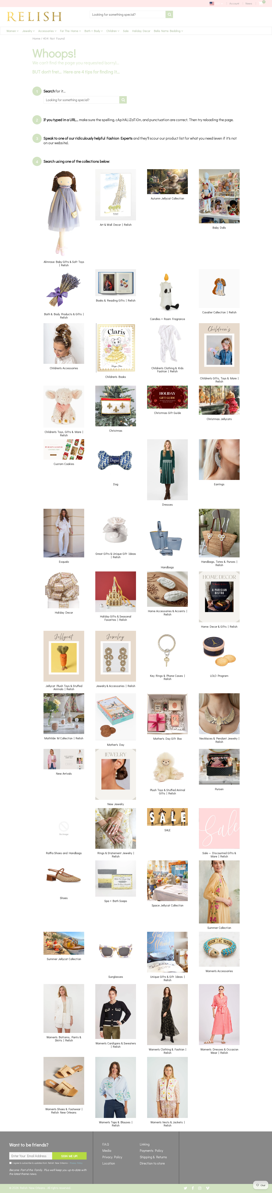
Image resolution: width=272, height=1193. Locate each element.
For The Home (69, 31)
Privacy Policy (76, 1162)
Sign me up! (69, 1156)
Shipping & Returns (153, 1157)
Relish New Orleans (33, 1188)
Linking (145, 1144)
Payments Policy (151, 1150)
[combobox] (128, 14)
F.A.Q (105, 1144)
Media (106, 1150)
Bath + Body (93, 31)
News (249, 3)
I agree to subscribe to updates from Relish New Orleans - (47, 1162)
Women (11, 31)
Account (234, 3)
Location (108, 1163)
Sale (126, 31)
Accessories (46, 31)
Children (111, 31)
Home (36, 38)
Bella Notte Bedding (167, 31)
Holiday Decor (141, 31)
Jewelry (27, 31)
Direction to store (152, 1163)
